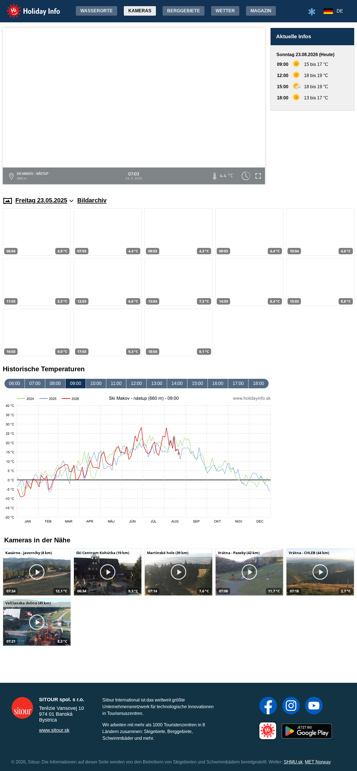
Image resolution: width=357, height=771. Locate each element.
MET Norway (318, 762)
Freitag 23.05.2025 (41, 200)
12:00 (136, 383)
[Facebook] (268, 706)
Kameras (139, 10)
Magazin (260, 10)
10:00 (96, 383)
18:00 (258, 383)
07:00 (34, 383)
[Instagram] (291, 706)
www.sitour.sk (54, 730)
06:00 (14, 383)
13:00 (156, 383)
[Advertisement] (312, 148)
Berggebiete (183, 10)
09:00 (75, 383)
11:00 (116, 383)
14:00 (177, 383)
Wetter (225, 10)
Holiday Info (28, 7)
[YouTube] (314, 706)
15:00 (197, 383)
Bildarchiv (92, 200)
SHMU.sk (293, 762)
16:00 (217, 383)
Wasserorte (96, 10)
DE (340, 11)
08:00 (55, 383)
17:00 (238, 383)
